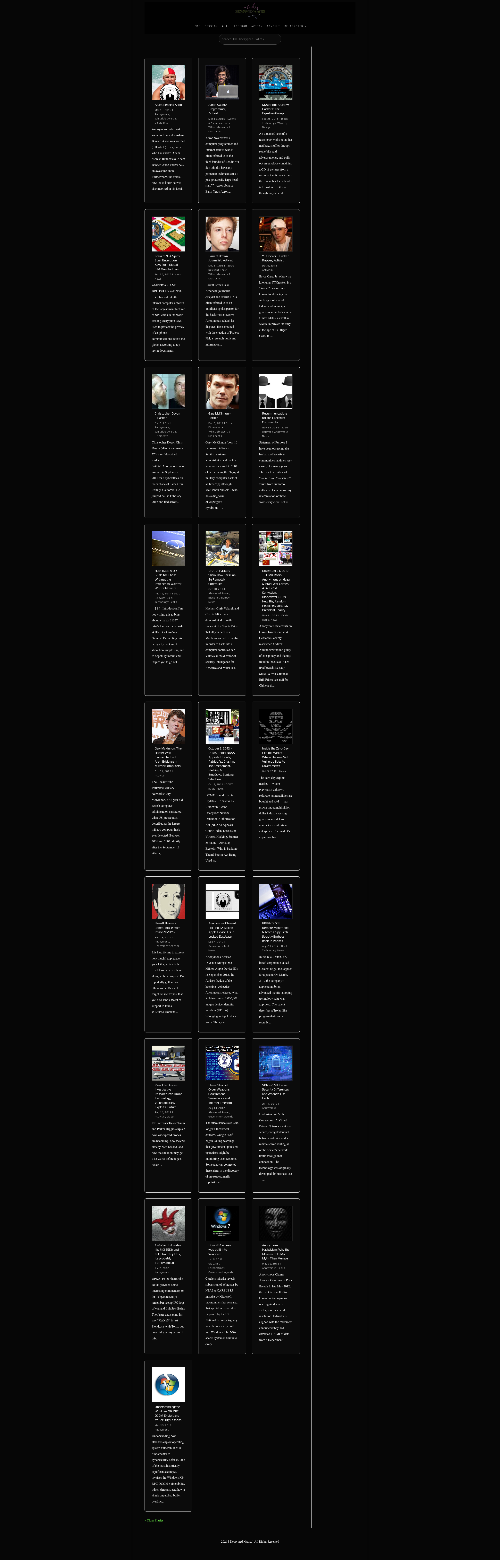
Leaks (177, 274)
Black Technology (218, 597)
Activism (267, 269)
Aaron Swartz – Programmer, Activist (218, 109)
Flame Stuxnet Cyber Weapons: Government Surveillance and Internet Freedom (220, 1094)
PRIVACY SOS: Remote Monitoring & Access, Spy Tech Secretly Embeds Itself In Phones (275, 932)
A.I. (226, 26)
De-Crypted (294, 26)
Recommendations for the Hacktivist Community (275, 418)
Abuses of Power (218, 593)
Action (257, 26)
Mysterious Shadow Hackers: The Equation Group (275, 109)
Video (170, 1116)
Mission (211, 26)
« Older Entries (154, 1520)
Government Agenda (167, 945)
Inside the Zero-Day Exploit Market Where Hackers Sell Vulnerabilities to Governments (275, 757)
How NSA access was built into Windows (219, 1249)
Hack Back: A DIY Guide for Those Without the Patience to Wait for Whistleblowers (168, 579)
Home (196, 26)
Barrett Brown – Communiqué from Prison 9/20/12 (167, 927)
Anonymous (162, 114)
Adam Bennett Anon (168, 105)
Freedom (240, 26)
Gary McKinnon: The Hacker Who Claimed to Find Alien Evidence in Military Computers (168, 757)
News (158, 278)
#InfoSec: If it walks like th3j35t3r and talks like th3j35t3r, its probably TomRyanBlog (168, 1254)
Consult (273, 26)
